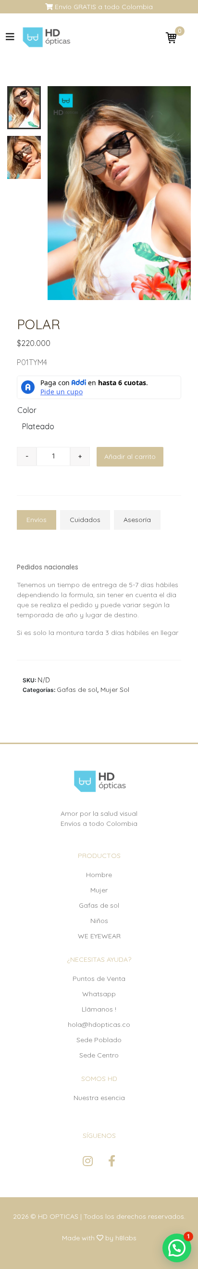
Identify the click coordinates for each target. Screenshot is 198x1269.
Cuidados (85, 519)
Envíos (36, 519)
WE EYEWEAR (99, 936)
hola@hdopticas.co (99, 1024)
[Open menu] (10, 37)
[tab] (36, 520)
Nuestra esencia (99, 1097)
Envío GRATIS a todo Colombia (103, 6)
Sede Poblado (99, 1039)
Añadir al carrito (130, 456)
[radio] (29, 428)
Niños (99, 920)
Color (27, 410)
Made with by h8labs (99, 1238)
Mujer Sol (114, 689)
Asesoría (137, 519)
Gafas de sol (77, 689)
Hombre (99, 874)
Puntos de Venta (99, 978)
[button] (176, 1248)
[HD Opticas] (45, 37)
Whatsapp (99, 994)
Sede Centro (99, 1055)
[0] (171, 37)
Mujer (99, 890)
